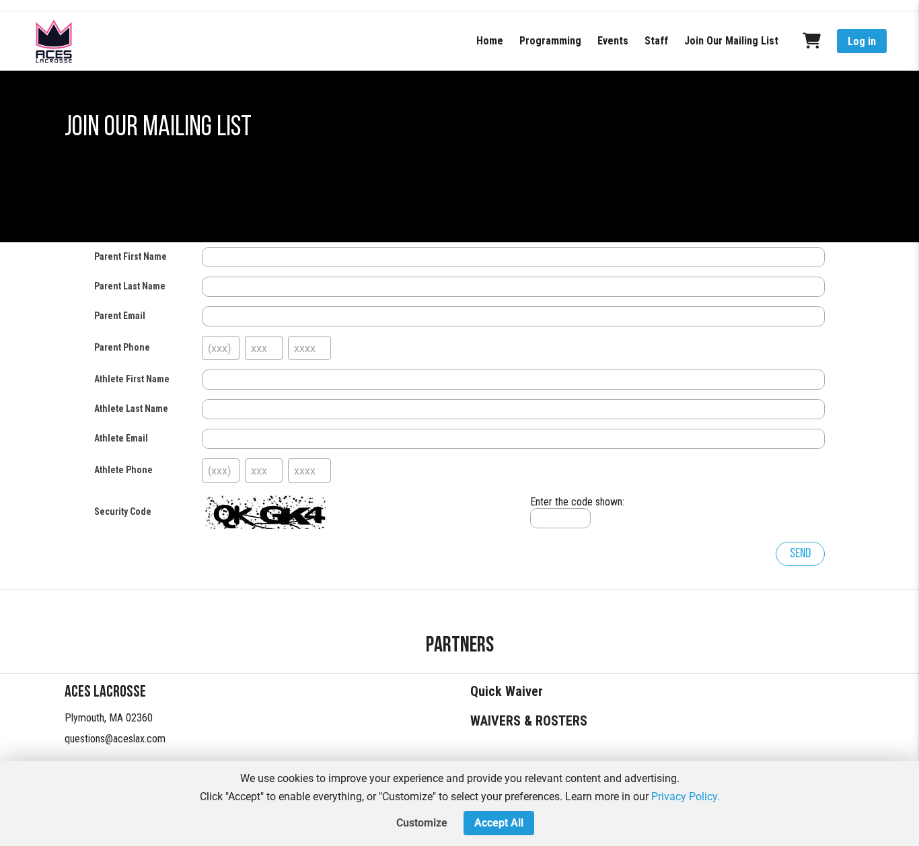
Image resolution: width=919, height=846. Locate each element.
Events (612, 40)
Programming (550, 40)
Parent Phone (122, 347)
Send (800, 554)
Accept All (498, 822)
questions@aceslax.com (115, 738)
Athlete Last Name (131, 408)
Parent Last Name (130, 286)
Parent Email (119, 315)
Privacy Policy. (685, 796)
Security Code (122, 511)
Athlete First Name (132, 379)
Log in (862, 41)
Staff (656, 40)
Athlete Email (121, 438)
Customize (421, 822)
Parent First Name (130, 256)
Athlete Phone (123, 469)
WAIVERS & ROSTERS (528, 721)
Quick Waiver (506, 691)
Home (489, 40)
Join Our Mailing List (731, 40)
